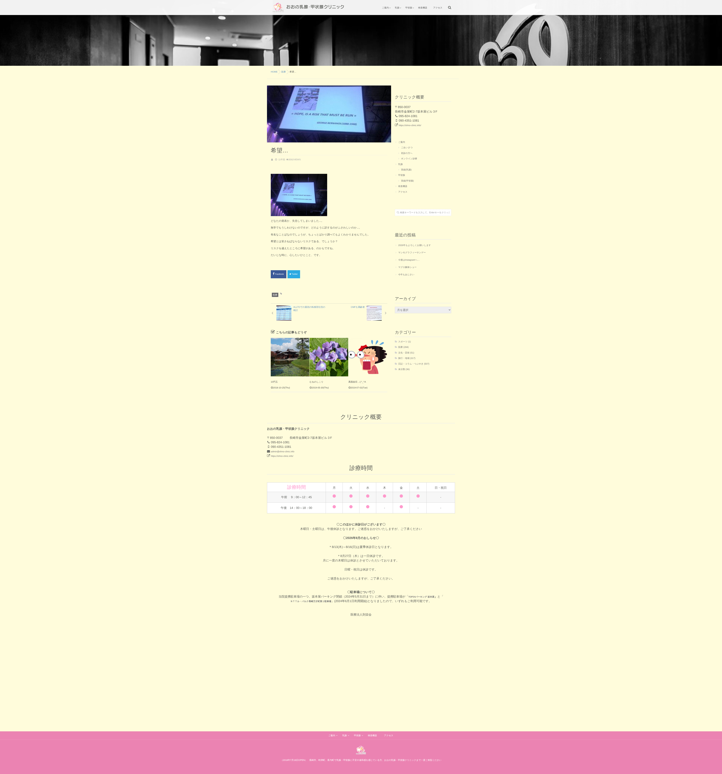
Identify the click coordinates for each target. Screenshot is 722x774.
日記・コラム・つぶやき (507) (413, 363)
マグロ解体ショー (407, 267)
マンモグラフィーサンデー (412, 252)
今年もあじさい (406, 274)
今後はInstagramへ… (409, 260)
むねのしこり (316, 382)
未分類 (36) (404, 369)
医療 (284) (403, 347)
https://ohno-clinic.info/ (410, 125)
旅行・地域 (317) (406, 358)
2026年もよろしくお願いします (414, 245)
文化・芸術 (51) (406, 352)
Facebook (279, 274)
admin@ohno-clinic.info (282, 451)
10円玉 (274, 382)
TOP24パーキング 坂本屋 (421, 596)
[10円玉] (290, 357)
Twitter (295, 274)
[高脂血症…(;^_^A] (367, 357)
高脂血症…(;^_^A (357, 382)
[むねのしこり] (328, 357)
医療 (275, 295)
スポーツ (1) (404, 341)
